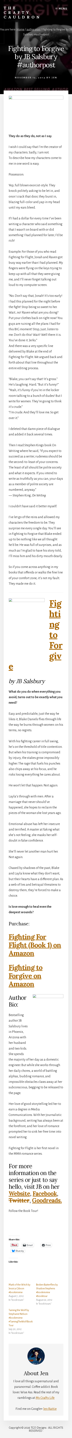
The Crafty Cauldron (22, 12)
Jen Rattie (50, 1409)
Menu (63, 8)
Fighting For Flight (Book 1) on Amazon (35, 945)
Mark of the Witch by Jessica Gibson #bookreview (19, 1288)
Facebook (45, 1193)
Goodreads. (47, 1200)
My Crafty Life (45, 1398)
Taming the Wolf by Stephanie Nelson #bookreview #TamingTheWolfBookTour (21, 1318)
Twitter (19, 1200)
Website (19, 1193)
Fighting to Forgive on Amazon (25, 975)
